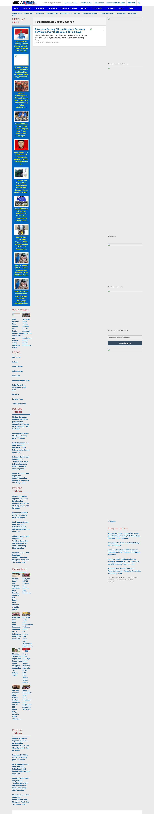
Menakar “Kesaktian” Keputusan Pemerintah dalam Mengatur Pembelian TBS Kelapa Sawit (20, 478)
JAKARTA (38, 43)
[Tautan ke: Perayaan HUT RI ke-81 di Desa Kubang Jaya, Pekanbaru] (26, 575)
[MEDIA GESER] (24, 3)
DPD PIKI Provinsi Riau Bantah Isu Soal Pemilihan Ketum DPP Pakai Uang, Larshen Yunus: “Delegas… (16, 704)
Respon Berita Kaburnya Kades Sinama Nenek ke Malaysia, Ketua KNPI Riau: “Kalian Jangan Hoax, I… (26, 668)
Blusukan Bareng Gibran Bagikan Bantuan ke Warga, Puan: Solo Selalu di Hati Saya (60, 30)
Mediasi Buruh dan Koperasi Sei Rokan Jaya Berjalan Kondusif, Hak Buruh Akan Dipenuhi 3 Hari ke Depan (124, 535)
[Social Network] (139, 3)
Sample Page (17, 399)
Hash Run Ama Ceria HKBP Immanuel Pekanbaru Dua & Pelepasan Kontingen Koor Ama (21, 447)
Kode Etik (16, 376)
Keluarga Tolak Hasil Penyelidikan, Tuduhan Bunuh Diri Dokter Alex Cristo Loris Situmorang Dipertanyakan (123, 561)
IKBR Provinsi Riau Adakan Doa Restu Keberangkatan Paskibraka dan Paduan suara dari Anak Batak (18, 333)
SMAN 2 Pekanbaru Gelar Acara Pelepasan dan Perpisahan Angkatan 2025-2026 (27, 699)
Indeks (15, 362)
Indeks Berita (17, 366)
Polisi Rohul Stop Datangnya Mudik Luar (19, 387)
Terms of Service (19, 403)
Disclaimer (16, 357)
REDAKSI (15, 394)
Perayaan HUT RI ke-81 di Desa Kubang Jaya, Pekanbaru (20, 435)
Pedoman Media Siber (21, 380)
